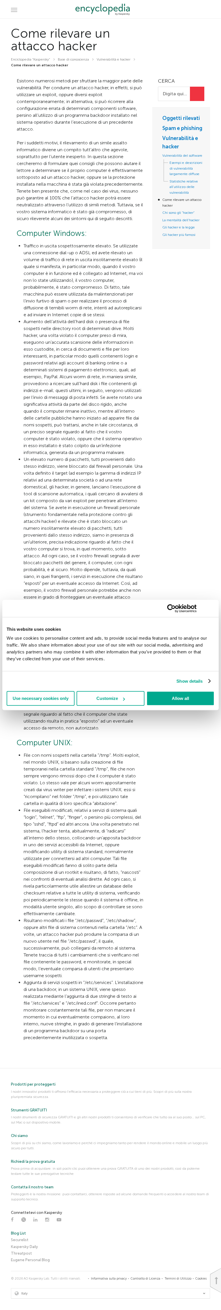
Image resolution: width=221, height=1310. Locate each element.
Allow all (180, 698)
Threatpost (21, 1253)
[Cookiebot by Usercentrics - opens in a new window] (171, 608)
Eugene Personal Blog (30, 1260)
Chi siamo (19, 1136)
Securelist (19, 1240)
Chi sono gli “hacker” (178, 213)
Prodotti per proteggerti (33, 1084)
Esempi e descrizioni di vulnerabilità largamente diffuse (185, 168)
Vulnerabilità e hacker (180, 142)
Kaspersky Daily (24, 1247)
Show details (189, 681)
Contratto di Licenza (145, 1278)
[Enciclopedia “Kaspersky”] (110, 9)
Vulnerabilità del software (182, 156)
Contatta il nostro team (32, 1187)
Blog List (18, 1233)
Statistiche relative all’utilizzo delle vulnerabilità (183, 187)
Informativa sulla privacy (109, 1278)
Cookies (201, 1278)
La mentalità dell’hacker (180, 220)
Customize (107, 698)
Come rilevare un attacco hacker (181, 202)
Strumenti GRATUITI (29, 1110)
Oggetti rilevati (181, 118)
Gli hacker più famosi (178, 235)
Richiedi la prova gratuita (33, 1161)
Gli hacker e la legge (178, 227)
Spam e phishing (182, 128)
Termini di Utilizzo (178, 1278)
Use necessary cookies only (40, 698)
